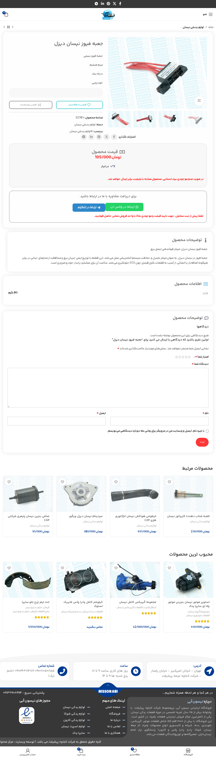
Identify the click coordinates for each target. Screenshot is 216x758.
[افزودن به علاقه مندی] (169, 482)
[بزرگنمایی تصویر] (199, 101)
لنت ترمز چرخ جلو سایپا (35, 602)
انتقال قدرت (150, 608)
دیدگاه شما (200, 364)
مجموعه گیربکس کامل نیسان (137, 602)
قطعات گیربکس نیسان (130, 608)
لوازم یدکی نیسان (193, 27)
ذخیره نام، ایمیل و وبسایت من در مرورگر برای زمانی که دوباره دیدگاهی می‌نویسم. (155, 431)
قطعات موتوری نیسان (198, 616)
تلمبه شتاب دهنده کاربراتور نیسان (188, 516)
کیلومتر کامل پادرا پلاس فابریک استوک (83, 604)
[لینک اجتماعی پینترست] (108, 3)
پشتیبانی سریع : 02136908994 (24, 692)
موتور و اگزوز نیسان (199, 612)
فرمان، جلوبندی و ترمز (37, 608)
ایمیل (101, 413)
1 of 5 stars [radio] (189, 356)
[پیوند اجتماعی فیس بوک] (120, 3)
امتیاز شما (202, 357)
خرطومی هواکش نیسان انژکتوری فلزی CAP (135, 518)
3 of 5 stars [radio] (182, 356)
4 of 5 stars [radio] (179, 356)
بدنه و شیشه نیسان (71, 612)
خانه (211, 27)
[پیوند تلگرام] (96, 3)
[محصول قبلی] (13, 27)
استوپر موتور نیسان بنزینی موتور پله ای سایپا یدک (189, 604)
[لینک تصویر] (26, 715)
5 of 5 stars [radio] (176, 356)
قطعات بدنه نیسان (92, 612)
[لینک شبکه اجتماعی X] (115, 3)
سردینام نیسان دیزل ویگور (86, 516)
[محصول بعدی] (4, 27)
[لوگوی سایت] (108, 14)
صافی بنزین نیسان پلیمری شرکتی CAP (28, 518)
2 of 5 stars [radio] (186, 356)
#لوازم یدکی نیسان (81, 131)
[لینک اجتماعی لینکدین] (102, 3)
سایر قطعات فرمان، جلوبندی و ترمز (31, 612)
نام (205, 413)
